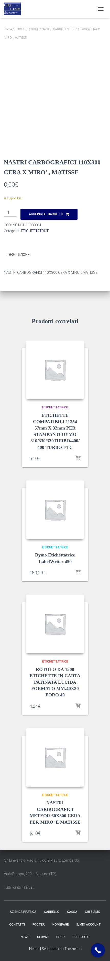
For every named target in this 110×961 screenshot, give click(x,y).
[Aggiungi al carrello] (78, 458)
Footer (38, 924)
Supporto (81, 937)
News (25, 937)
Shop (60, 937)
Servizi (43, 937)
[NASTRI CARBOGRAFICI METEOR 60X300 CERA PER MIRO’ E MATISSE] (55, 757)
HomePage (60, 924)
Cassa (72, 912)
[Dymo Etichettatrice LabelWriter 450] (55, 509)
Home (8, 29)
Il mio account (88, 924)
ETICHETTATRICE (27, 29)
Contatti (17, 924)
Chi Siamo (92, 912)
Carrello (51, 912)
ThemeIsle (72, 949)
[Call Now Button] (98, 950)
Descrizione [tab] (19, 255)
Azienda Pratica (23, 912)
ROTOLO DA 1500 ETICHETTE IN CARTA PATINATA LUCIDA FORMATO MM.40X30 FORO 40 (55, 682)
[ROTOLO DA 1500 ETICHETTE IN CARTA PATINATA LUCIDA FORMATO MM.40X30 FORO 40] (55, 623)
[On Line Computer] (14, 9)
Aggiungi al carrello (46, 214)
